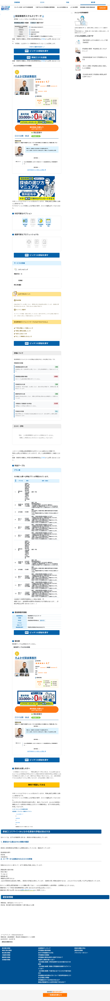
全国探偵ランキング (44, 948)
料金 (67, 2)
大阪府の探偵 (6, 955)
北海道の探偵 (6, 959)
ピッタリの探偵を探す (36, 51)
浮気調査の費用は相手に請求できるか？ (50, 957)
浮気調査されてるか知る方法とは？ (49, 980)
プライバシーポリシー (81, 953)
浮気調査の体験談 (43, 955)
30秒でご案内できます (37, 128)
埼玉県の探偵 (6, 953)
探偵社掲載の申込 (79, 948)
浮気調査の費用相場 (44, 950)
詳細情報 (17, 2)
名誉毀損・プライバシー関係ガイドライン (22, 811)
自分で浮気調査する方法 (45, 953)
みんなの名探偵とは (62, 7)
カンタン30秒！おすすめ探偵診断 (23, 7)
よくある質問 (74, 7)
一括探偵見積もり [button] (55, 995)
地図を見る (42, 620)
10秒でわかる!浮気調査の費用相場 (44, 7)
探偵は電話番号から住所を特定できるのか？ (52, 982)
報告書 (93, 2)
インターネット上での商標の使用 (20, 809)
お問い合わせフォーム (27, 890)
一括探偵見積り (102, 8)
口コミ (42, 2)
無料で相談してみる (36, 785)
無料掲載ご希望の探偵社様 (87, 7)
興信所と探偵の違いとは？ (46, 959)
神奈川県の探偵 (7, 950)
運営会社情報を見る (7, 942)
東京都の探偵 (6, 948)
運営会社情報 (78, 950)
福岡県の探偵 (6, 957)
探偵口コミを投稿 (37, 57)
